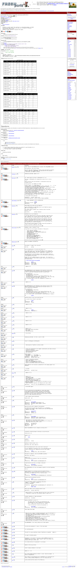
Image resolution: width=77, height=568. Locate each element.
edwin (12, 406)
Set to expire (69, 92)
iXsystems (7, 566)
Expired (69, 91)
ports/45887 (33, 506)
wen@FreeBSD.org (7, 17)
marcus (13, 467)
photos (54, 4)
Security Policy (70, 26)
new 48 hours (70, 95)
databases (4, 16)
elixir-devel (69, 41)
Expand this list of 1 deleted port (10, 143)
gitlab (68, 42)
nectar (12, 522)
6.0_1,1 (2, 16)
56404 (35, 486)
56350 (32, 486)
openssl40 (69, 56)
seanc (12, 496)
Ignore (69, 86)
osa (12, 482)
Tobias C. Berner (14, 227)
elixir (68, 40)
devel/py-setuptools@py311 (19, 130)
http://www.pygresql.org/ (6, 24)
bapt (12, 341)
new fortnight (70, 97)
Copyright (63, 566)
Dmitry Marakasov (14, 200)
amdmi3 (13, 333)
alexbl (12, 420)
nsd (68, 43)
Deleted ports (69, 73)
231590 (32, 295)
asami (12, 548)
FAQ (68, 24)
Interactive (69, 93)
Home (68, 71)
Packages (39, 48)
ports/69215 (33, 464)
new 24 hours (70, 94)
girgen (13, 435)
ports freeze (4, 10)
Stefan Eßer (13, 214)
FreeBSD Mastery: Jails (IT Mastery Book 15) (58, 3)
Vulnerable (69, 90)
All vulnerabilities (72, 64)
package (5, 44)
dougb (13, 390)
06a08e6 (7, 20)
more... (69, 35)
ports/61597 (33, 474)
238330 (32, 279)
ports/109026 (33, 416)
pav (12, 396)
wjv (12, 492)
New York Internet (4, 566)
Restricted (69, 88)
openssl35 (69, 51)
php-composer (70, 44)
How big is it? (70, 25)
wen (12, 266)
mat (12, 297)
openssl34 (69, 49)
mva (12, 359)
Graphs (69, 79)
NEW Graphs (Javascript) (71, 80)
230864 (32, 300)
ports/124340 (33, 411)
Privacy (69, 27)
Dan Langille (69, 566)
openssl (69, 46)
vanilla (13, 542)
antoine (13, 245)
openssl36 (69, 54)
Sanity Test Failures (70, 74)
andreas (13, 557)
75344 (32, 450)
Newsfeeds (69, 75)
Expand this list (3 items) (7, 158)
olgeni (12, 477)
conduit (69, 45)
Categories (69, 72)
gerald (12, 270)
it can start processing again (42, 10)
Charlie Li (13, 167)
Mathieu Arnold (14, 241)
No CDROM (69, 89)
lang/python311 (11, 131)
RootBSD (72, 18)
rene (12, 354)
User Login (69, 14)
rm (12, 337)
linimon (13, 471)
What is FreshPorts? (70, 22)
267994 (35, 201)
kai (12, 249)
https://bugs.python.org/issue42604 (33, 260)
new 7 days (69, 96)
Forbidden (69, 87)
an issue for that (51, 10)
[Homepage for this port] (2, 31)
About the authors (70, 23)
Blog (68, 28)
